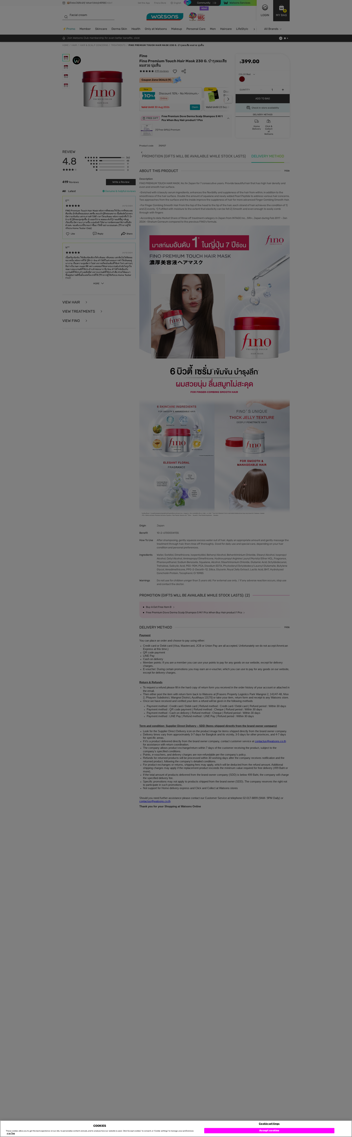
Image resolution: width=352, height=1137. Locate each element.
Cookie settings (269, 1123)
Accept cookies (269, 1130)
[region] (176, 1128)
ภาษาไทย (11, 1134)
